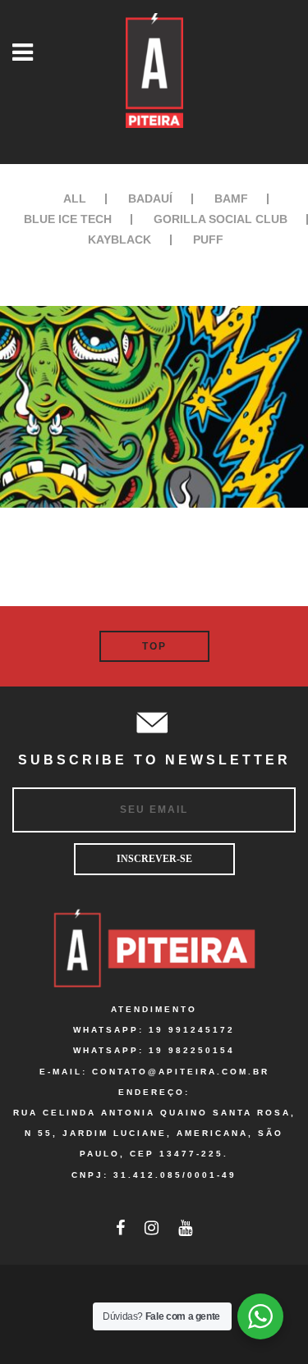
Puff (208, 239)
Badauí (150, 198)
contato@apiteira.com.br (180, 1071)
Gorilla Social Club (220, 219)
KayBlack (119, 239)
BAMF (231, 198)
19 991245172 (192, 1029)
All (74, 198)
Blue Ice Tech (68, 219)
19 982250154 (192, 1050)
